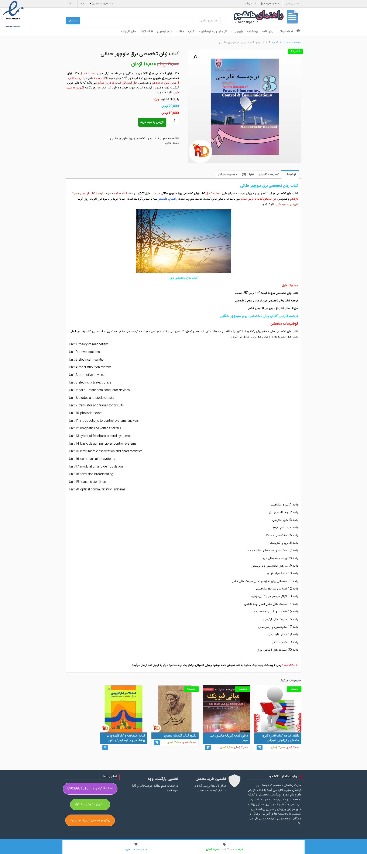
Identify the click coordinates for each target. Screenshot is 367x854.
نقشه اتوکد (146, 31)
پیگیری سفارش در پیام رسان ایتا (90, 820)
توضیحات (290, 174)
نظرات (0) (248, 174)
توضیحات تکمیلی (269, 174)
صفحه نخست (292, 42)
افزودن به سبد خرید (152, 122)
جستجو (72, 20)
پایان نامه (267, 31)
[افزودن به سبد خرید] (260, 747)
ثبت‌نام (71, 3)
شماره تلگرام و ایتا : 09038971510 (90, 788)
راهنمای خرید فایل (270, 3)
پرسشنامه (252, 31)
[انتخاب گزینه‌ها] (105, 747)
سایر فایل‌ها (129, 31)
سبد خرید (102, 3)
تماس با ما (250, 3)
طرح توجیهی (164, 31)
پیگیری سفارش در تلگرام (90, 804)
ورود (82, 3)
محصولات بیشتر (227, 174)
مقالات (180, 31)
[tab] (290, 174)
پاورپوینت (237, 31)
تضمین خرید (292, 3)
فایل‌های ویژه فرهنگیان (213, 31)
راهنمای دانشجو (267, 18)
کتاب (191, 31)
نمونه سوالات (285, 31)
